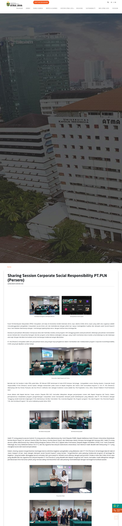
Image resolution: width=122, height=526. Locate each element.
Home (9, 267)
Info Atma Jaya (104, 8)
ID (111, 2)
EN (115, 2)
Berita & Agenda (51, 8)
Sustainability (91, 8)
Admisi (28, 8)
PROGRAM (19, 8)
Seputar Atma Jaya (66, 8)
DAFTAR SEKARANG (41, 2)
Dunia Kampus (38, 8)
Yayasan (115, 8)
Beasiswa (79, 8)
